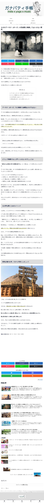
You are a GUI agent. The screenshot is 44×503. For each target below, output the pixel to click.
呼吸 (23, 334)
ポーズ (16, 334)
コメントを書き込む (22, 484)
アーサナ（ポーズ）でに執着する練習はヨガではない (22, 93)
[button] (41, 254)
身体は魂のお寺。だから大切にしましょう (20, 99)
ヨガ (19, 334)
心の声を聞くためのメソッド (17, 97)
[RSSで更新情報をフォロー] (32, 376)
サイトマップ (32, 499)
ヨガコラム (7, 334)
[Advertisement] (22, 349)
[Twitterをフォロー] (11, 373)
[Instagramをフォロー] (32, 373)
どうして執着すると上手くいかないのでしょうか (21, 95)
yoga (3, 334)
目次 (20, 89)
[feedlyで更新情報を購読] (11, 376)
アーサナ (12, 334)
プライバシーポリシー (11, 499)
